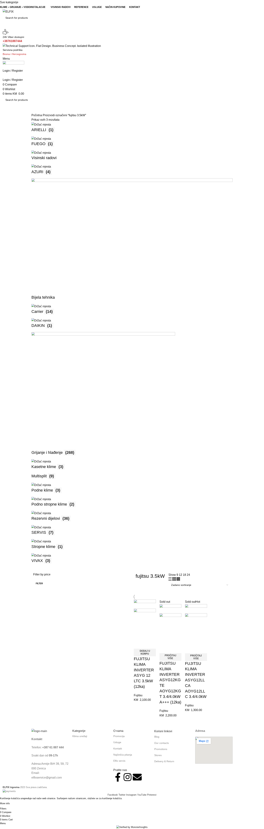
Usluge (117, 742)
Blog (156, 736)
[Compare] (138, 635)
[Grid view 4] (178, 579)
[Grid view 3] (174, 579)
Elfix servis (119, 760)
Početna (37, 115)
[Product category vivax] (132, 344)
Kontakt (117, 748)
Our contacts (161, 743)
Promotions (160, 749)
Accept (17, 803)
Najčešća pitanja (122, 754)
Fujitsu (138, 695)
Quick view (147, 635)
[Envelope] (137, 777)
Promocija (119, 736)
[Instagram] (127, 777)
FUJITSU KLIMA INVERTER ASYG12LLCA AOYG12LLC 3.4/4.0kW (196, 680)
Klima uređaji (79, 736)
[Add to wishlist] (138, 644)
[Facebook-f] (117, 777)
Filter (39, 583)
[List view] (170, 579)
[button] (145, 652)
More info (5, 803)
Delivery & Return (164, 761)
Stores (158, 755)
